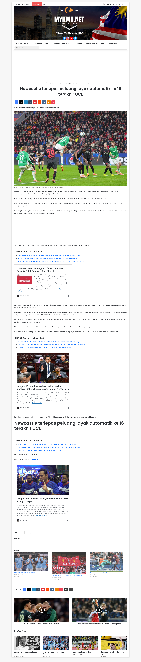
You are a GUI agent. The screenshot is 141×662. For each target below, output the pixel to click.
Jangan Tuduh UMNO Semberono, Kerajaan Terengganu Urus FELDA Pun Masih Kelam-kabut (49, 447)
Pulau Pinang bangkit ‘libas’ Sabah (84, 652)
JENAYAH (48, 43)
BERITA (18, 43)
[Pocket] (53, 102)
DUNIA (103, 43)
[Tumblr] (30, 102)
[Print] (71, 589)
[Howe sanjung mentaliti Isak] (107, 562)
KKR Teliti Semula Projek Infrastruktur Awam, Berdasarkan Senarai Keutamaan (44, 347)
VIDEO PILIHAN (113, 43)
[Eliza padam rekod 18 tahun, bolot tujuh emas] (114, 643)
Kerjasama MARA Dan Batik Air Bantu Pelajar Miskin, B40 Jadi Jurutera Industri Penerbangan (49, 342)
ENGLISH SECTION (92, 43)
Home (49, 83)
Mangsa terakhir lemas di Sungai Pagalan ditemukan (58, 4)
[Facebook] (16, 102)
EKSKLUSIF (38, 43)
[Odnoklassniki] (49, 102)
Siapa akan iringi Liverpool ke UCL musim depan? (67, 575)
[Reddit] (39, 102)
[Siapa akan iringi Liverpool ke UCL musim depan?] (70, 563)
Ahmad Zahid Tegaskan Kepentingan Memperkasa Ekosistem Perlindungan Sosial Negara (48, 258)
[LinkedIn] (26, 102)
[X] (21, 102)
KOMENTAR (78, 43)
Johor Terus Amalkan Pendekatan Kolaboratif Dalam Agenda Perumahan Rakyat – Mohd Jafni (49, 255)
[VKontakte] (44, 102)
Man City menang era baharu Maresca (53, 653)
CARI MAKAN (66, 43)
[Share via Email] (66, 589)
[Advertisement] (70, 65)
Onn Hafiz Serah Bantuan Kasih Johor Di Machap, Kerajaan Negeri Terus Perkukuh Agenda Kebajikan (52, 345)
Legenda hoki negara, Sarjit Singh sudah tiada (26, 653)
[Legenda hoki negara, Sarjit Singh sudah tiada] (27, 643)
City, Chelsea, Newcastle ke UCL (24, 572)
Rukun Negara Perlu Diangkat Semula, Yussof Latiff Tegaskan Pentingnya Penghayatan (47, 444)
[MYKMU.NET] (70, 23)
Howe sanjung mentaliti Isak (98, 573)
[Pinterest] (35, 102)
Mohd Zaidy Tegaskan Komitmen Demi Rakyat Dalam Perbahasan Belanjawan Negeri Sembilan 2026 (51, 261)
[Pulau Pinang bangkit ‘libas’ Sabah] (85, 643)
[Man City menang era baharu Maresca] (56, 643)
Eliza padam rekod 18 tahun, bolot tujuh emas (113, 653)
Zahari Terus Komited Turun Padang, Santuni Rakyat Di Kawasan (39, 450)
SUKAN (54, 83)
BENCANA (27, 43)
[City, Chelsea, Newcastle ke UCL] (32, 561)
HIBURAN (57, 43)
